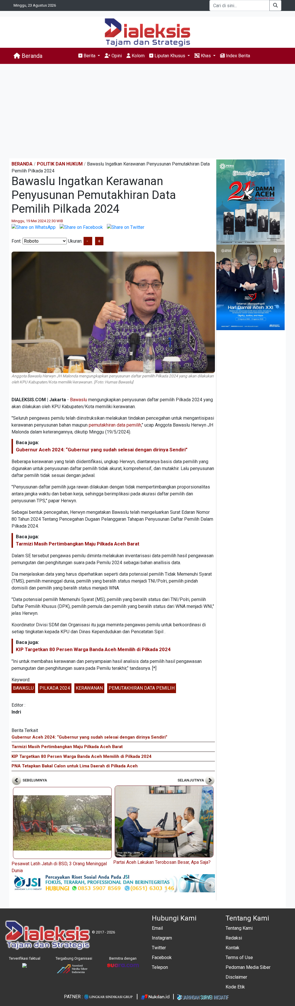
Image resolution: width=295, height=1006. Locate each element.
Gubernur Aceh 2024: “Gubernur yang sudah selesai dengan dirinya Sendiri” (102, 449)
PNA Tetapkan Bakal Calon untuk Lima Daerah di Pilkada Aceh (75, 766)
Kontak (232, 947)
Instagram (162, 938)
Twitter (159, 947)
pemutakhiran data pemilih (115, 425)
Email (157, 928)
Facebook (162, 957)
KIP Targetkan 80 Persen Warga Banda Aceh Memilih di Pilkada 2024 (93, 649)
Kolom (138, 55)
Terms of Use (239, 957)
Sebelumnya (34, 780)
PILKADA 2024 (54, 688)
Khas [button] (206, 55)
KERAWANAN (89, 688)
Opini (116, 55)
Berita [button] (89, 55)
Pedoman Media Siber (248, 967)
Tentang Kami (239, 928)
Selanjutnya (191, 780)
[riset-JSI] (113, 883)
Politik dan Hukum (60, 164)
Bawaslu (78, 399)
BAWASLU (23, 688)
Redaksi (234, 938)
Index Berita (237, 55)
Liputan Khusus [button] (169, 55)
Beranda (31, 55)
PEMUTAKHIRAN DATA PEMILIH (142, 688)
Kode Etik (235, 987)
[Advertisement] (147, 111)
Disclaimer (236, 977)
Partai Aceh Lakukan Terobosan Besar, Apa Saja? (162, 862)
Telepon (160, 967)
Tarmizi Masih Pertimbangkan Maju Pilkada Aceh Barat (77, 544)
